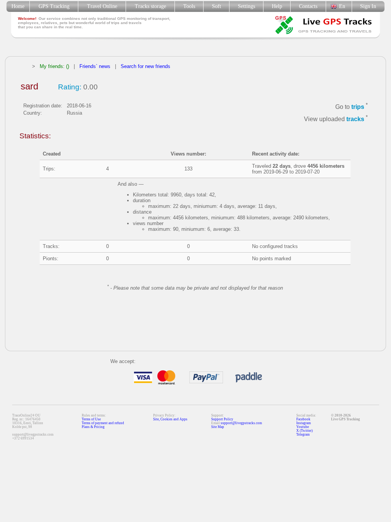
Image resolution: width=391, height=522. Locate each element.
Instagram (303, 423)
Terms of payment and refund (103, 423)
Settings (246, 6)
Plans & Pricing (93, 427)
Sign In (368, 6)
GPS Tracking (54, 6)
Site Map (217, 427)
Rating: (69, 87)
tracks (355, 119)
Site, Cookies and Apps (170, 419)
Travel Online (102, 6)
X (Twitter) (304, 431)
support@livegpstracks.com (241, 423)
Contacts (308, 6)
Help (277, 6)
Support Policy (222, 419)
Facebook (303, 419)
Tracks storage (150, 6)
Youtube (302, 427)
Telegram (303, 434)
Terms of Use (91, 419)
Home (17, 6)
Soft (216, 6)
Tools (189, 6)
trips (357, 107)
